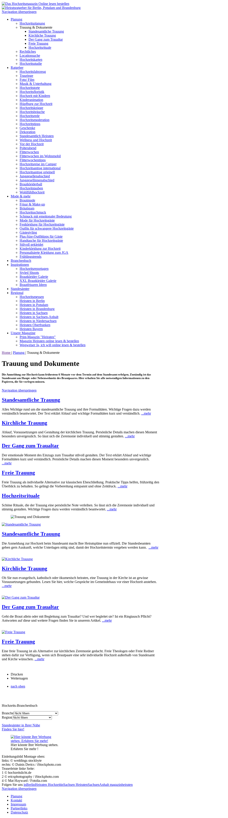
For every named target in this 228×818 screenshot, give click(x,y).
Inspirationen (20, 264)
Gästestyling (28, 232)
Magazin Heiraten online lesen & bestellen (49, 341)
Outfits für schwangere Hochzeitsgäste (47, 228)
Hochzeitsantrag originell (37, 172)
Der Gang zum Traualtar (45, 39)
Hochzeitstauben (31, 188)
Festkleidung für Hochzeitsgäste (42, 224)
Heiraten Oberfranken (35, 325)
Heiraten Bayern (31, 329)
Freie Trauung (38, 43)
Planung (16, 19)
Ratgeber (17, 67)
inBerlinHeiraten (36, 785)
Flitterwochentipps (33, 160)
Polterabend (28, 148)
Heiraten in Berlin (32, 301)
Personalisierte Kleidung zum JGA (44, 252)
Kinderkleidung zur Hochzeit (40, 248)
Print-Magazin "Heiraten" (38, 337)
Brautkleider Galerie (34, 277)
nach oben (18, 686)
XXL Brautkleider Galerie (38, 281)
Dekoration (27, 132)
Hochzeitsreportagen (34, 269)
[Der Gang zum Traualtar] (21, 597)
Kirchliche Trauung (42, 35)
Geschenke (27, 128)
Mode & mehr (21, 196)
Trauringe (26, 76)
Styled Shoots (29, 273)
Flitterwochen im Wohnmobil (40, 156)
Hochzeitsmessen (32, 297)
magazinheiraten (121, 785)
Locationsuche (30, 55)
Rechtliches (28, 51)
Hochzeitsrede (30, 116)
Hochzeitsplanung (32, 23)
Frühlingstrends (30, 256)
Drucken (17, 674)
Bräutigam (27, 208)
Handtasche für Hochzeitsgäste (41, 240)
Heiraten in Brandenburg (37, 309)
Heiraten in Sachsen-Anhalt (39, 317)
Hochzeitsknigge (31, 108)
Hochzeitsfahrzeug (33, 71)
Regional (17, 293)
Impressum (18, 804)
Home (6, 352)
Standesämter (20, 289)
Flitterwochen (29, 152)
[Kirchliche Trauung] (17, 559)
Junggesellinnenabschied (37, 180)
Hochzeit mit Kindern (35, 96)
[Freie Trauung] (13, 632)
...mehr (146, 413)
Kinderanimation (31, 100)
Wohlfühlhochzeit (32, 192)
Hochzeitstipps (30, 124)
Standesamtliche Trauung (46, 31)
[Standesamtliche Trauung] (21, 524)
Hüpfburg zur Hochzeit (36, 104)
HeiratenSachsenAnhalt (93, 785)
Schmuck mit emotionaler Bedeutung (46, 216)
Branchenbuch (21, 260)
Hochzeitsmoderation (34, 120)
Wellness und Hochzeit (36, 140)
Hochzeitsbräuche (32, 112)
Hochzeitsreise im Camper (38, 164)
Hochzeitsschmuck (33, 212)
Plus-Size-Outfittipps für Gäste (41, 236)
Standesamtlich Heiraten (37, 136)
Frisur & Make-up (32, 204)
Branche (8, 713)
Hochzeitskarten (31, 59)
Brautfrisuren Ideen (33, 285)
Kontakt (16, 800)
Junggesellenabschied (35, 176)
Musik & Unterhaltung (35, 84)
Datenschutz (19, 812)
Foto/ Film (27, 80)
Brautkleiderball (31, 184)
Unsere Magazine (23, 333)
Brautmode (27, 200)
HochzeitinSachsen (62, 785)
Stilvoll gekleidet (31, 244)
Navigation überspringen (19, 12)
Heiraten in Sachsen (34, 313)
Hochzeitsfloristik (32, 92)
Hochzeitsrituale (39, 47)
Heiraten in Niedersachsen (38, 321)
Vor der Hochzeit (32, 144)
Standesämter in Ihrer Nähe (21, 727)
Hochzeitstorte (30, 88)
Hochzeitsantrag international (40, 168)
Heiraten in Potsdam (34, 305)
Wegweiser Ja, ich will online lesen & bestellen (53, 345)
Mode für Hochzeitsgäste (37, 220)
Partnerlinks (19, 808)
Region (7, 717)
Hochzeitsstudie (31, 63)
